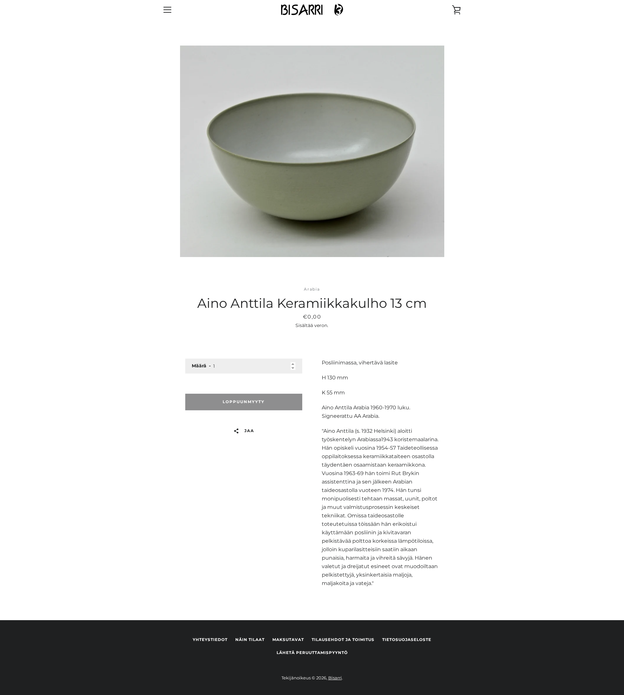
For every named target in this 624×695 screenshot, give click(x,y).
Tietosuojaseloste (406, 639)
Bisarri (335, 677)
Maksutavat (288, 639)
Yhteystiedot (210, 639)
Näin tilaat (250, 639)
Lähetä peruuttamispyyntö (312, 652)
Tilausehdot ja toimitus (343, 639)
